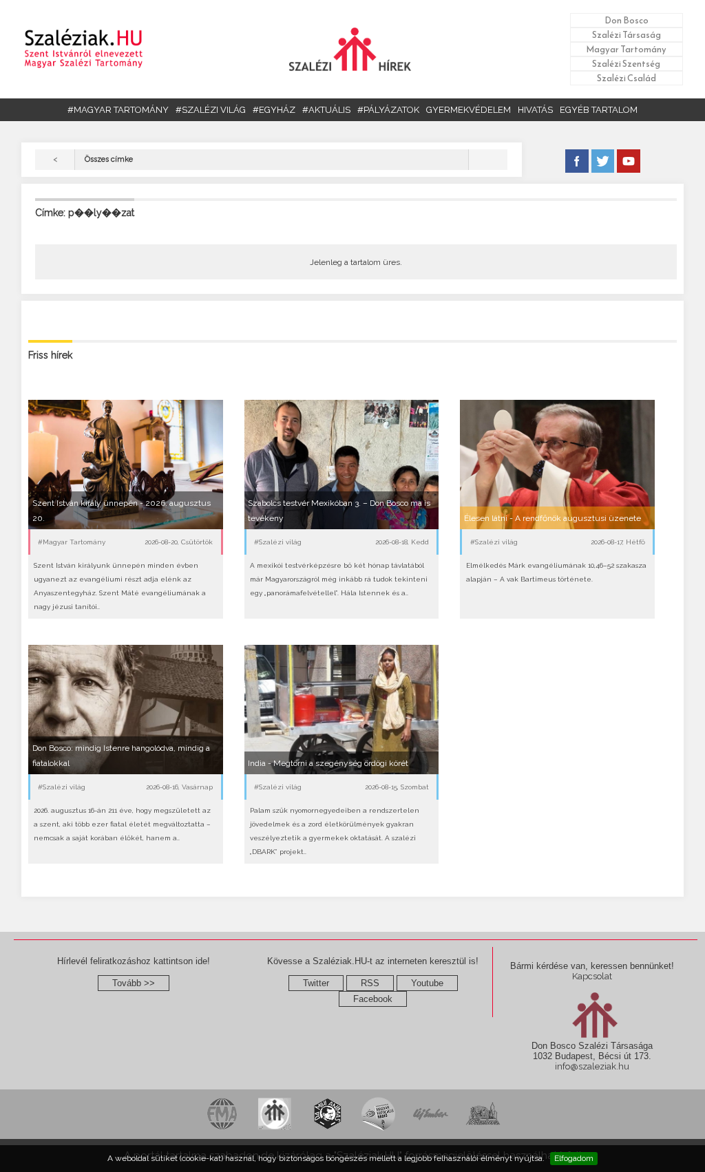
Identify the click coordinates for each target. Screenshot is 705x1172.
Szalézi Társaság (626, 34)
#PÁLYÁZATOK (388, 110)
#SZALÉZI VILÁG (211, 110)
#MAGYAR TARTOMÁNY (118, 110)
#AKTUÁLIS (326, 110)
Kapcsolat (592, 976)
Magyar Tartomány (626, 49)
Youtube (427, 983)
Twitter (316, 983)
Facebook (372, 999)
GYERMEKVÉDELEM (468, 110)
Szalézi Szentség (626, 63)
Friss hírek (50, 355)
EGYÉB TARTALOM (599, 110)
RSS (370, 983)
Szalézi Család (626, 78)
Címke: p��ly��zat (84, 212)
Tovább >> (133, 983)
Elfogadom (573, 1158)
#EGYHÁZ (274, 110)
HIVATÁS (535, 110)
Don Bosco (626, 20)
